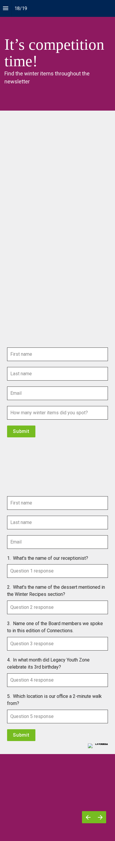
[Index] (5, 8)
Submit (21, 431)
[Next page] (100, 817)
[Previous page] (88, 817)
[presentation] (57, 55)
